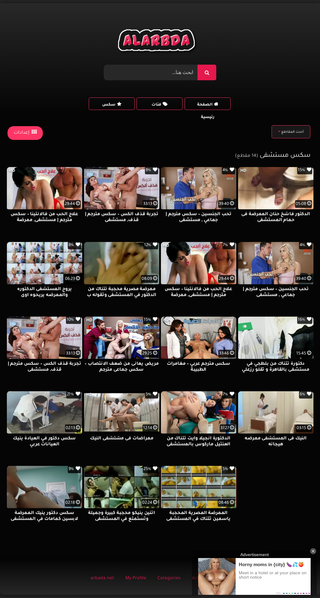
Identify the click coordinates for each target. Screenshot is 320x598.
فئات (156, 105)
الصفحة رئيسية (205, 106)
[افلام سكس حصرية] (157, 42)
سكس (108, 105)
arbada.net (102, 578)
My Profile (135, 578)
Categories (169, 578)
